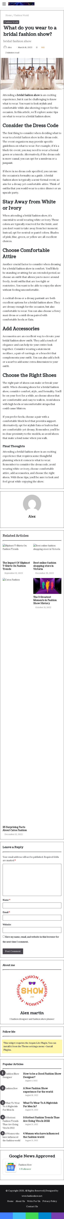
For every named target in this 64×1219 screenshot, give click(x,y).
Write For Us (33, 1201)
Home (8, 15)
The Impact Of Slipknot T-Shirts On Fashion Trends (16, 566)
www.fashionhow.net (32, 1196)
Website (7, 924)
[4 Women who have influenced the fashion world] (12, 1138)
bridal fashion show (25, 137)
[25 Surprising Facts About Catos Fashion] (17, 701)
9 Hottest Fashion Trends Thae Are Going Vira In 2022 (41, 1119)
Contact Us (32, 1206)
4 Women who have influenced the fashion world (41, 1135)
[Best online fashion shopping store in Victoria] (47, 552)
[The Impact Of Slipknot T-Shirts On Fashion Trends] (17, 552)
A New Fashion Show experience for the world (38, 1090)
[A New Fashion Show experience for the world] (12, 1093)
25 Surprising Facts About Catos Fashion (15, 829)
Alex (10, 47)
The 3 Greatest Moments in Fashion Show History (45, 600)
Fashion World (21, 15)
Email (6, 912)
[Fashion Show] (21, 3)
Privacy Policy (50, 1201)
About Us (20, 1201)
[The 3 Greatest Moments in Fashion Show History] (47, 586)
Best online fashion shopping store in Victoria (44, 566)
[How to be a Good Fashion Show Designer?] (12, 1078)
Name (6, 900)
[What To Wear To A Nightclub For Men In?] (12, 1107)
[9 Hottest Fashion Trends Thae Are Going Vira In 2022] (12, 1123)
